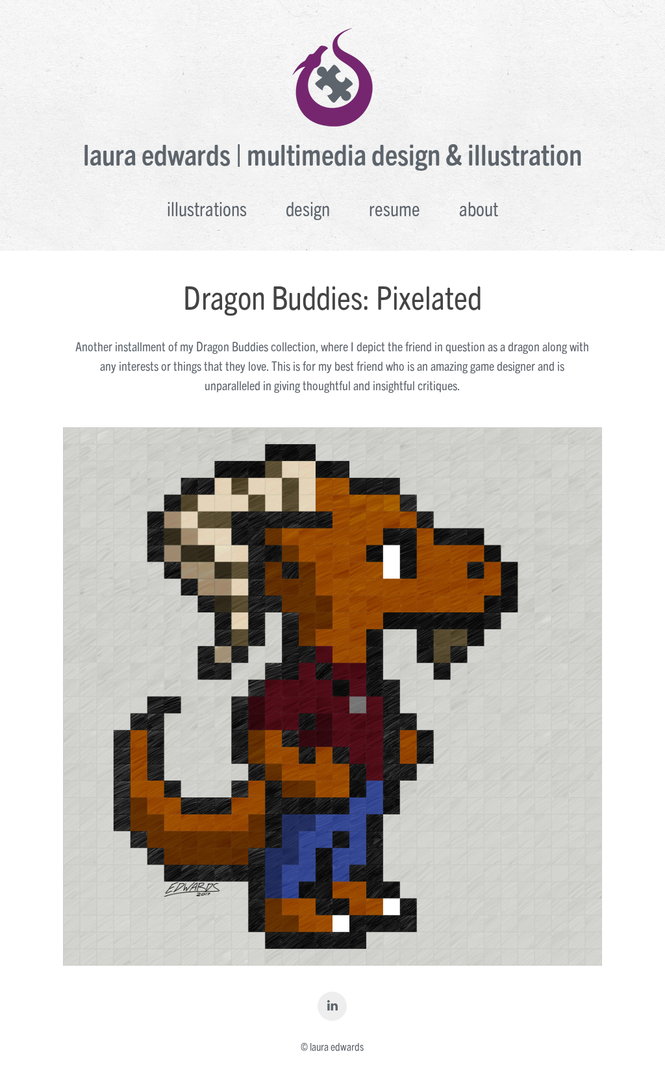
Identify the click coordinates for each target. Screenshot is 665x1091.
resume (394, 208)
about (478, 208)
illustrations (207, 208)
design (308, 208)
